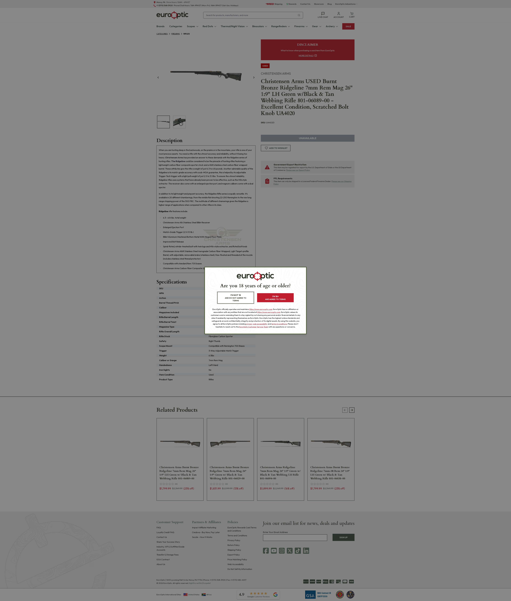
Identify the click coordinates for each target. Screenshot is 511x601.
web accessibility (260, 324)
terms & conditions (279, 324)
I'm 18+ (275, 297)
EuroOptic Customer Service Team (253, 327)
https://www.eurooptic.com (260, 309)
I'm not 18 (235, 298)
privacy (249, 324)
